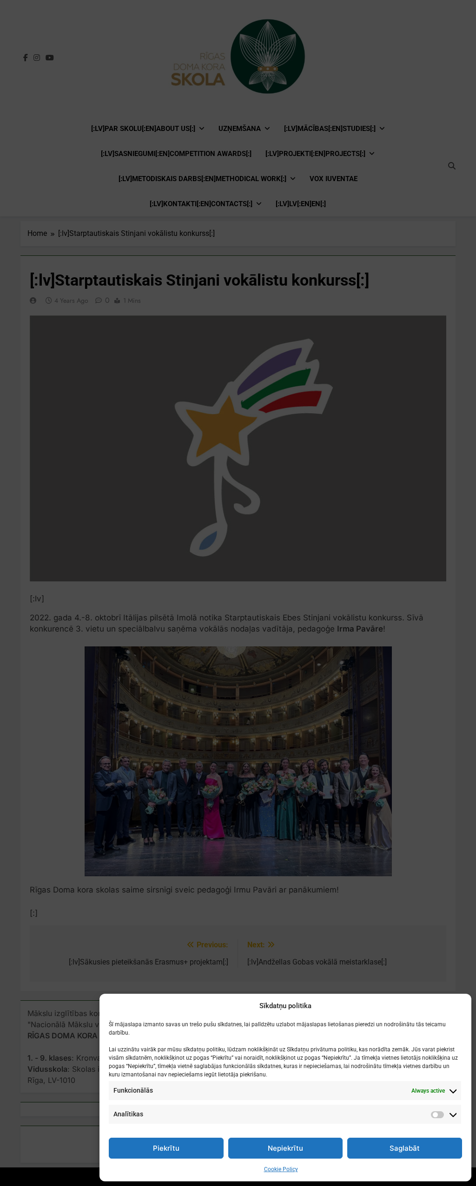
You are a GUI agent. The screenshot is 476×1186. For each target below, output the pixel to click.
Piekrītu (166, 1148)
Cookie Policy (281, 1169)
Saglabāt (405, 1148)
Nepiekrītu (285, 1148)
